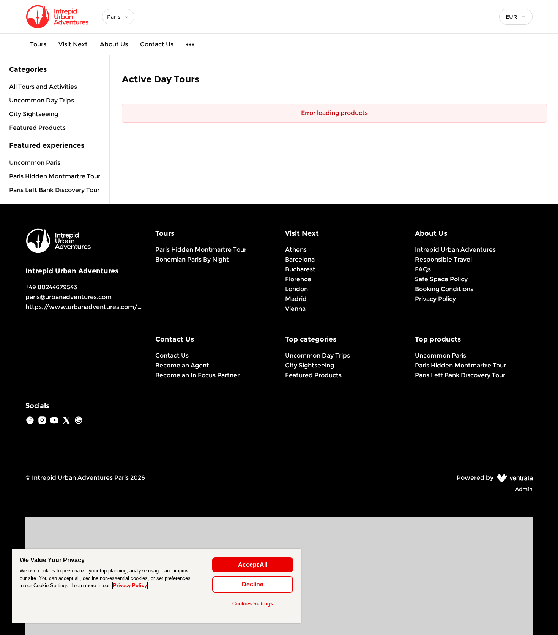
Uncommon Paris (34, 162)
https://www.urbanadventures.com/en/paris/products (109, 306)
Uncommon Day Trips (317, 355)
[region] (156, 586)
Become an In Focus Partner (197, 375)
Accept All (252, 564)
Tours (38, 44)
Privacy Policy (435, 299)
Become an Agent (182, 365)
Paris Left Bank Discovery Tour (54, 190)
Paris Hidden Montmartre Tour (54, 176)
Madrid (296, 299)
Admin (524, 489)
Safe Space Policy (441, 279)
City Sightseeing (309, 365)
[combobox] (516, 17)
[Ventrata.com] (513, 477)
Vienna (295, 308)
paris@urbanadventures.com (68, 297)
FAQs (423, 269)
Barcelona (300, 259)
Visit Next (73, 44)
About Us (114, 44)
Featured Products (313, 375)
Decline (252, 584)
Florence (298, 279)
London (296, 289)
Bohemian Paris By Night (192, 259)
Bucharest (300, 269)
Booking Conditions (444, 289)
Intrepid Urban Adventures (455, 249)
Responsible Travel (443, 259)
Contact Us (156, 44)
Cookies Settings (252, 604)
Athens (296, 249)
